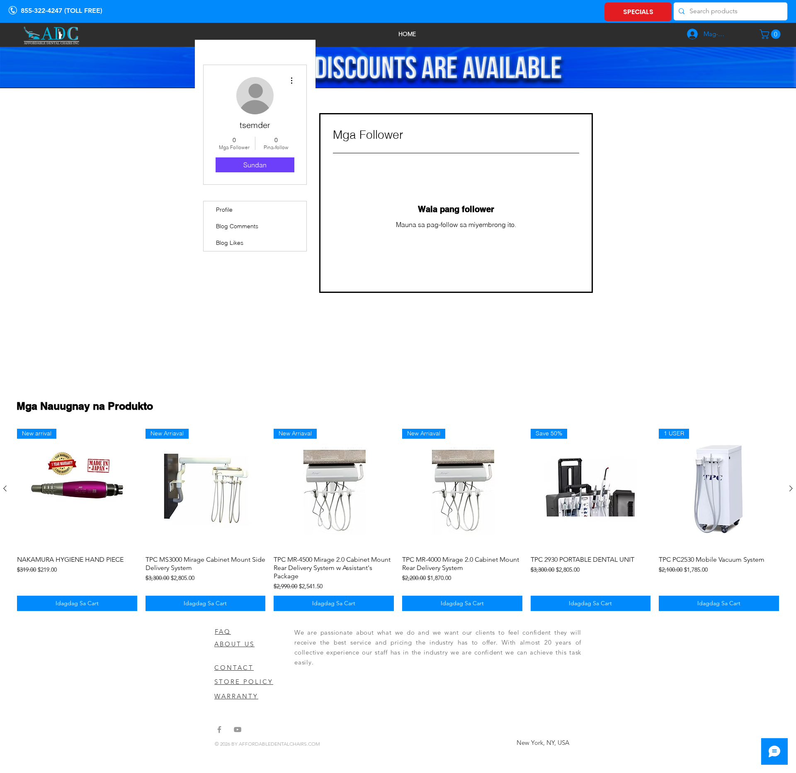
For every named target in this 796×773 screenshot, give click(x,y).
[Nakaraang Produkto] (5, 488)
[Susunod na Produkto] (791, 488)
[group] (398, 519)
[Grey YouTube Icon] (237, 729)
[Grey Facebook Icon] (219, 729)
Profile (224, 209)
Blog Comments (237, 226)
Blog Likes (229, 242)
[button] (771, 34)
